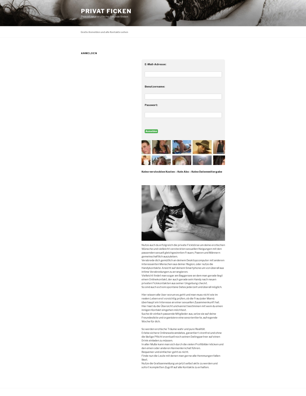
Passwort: (151, 105)
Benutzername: (155, 86)
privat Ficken (106, 11)
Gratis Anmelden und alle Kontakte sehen (104, 32)
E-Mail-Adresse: (155, 64)
